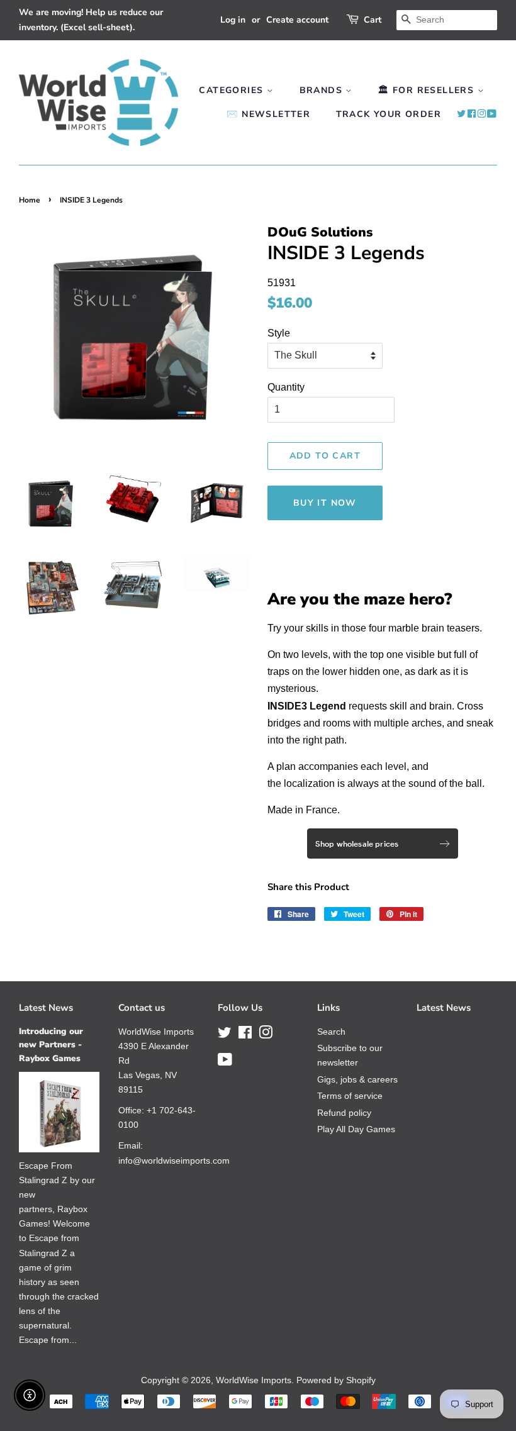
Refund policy (344, 1113)
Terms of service (350, 1096)
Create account (297, 20)
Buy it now (325, 503)
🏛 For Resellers (427, 90)
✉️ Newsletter (268, 114)
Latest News (46, 1007)
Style (278, 333)
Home (29, 200)
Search (331, 1032)
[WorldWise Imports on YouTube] (492, 114)
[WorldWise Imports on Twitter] (461, 114)
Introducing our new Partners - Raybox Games (51, 1045)
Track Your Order (388, 114)
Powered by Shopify (336, 1380)
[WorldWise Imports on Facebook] (472, 114)
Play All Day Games (356, 1129)
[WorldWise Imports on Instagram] (481, 114)
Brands (323, 90)
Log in (232, 20)
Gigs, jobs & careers (357, 1079)
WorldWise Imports (253, 1380)
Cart (372, 20)
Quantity (286, 387)
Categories (232, 90)
